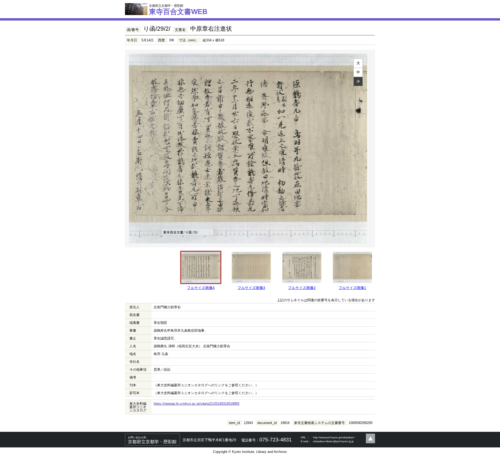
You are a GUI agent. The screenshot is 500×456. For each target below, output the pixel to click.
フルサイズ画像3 (251, 288)
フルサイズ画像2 (302, 288)
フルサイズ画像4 (201, 288)
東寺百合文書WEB (178, 9)
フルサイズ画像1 (352, 288)
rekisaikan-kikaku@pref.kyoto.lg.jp (333, 441)
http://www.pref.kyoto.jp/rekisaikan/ (333, 437)
